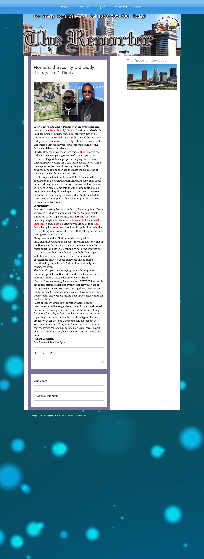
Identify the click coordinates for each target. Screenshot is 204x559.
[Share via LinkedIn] (50, 352)
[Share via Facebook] (35, 352)
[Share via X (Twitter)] (43, 352)
